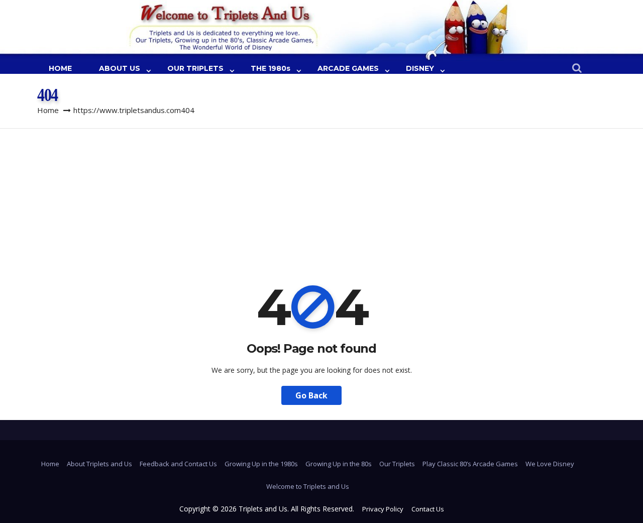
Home (48, 110)
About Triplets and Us (99, 463)
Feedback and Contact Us (178, 463)
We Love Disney (549, 463)
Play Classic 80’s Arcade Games (470, 463)
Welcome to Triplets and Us (307, 486)
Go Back (311, 395)
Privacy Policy (382, 508)
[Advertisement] (321, 204)
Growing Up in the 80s (338, 463)
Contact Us (427, 508)
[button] (577, 68)
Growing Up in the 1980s (261, 463)
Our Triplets (397, 463)
